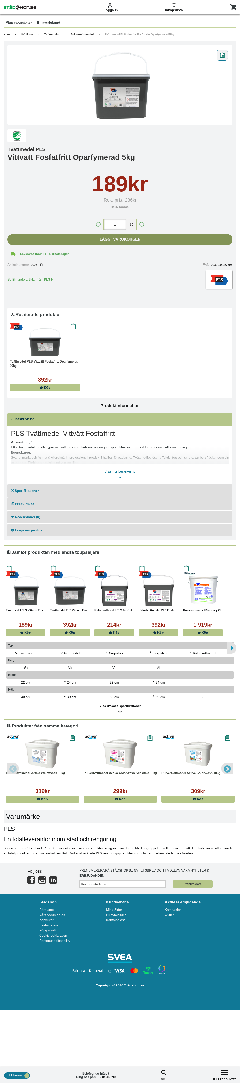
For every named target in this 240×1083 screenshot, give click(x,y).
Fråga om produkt (29, 530)
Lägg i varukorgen (120, 239)
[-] (98, 224)
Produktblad (24, 504)
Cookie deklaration (53, 935)
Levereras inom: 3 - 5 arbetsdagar (44, 254)
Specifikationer (26, 491)
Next (227, 768)
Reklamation (48, 925)
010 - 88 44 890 (105, 1077)
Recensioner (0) (27, 517)
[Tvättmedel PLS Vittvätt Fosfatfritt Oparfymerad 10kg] (45, 341)
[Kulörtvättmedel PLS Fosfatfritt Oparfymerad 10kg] (158, 590)
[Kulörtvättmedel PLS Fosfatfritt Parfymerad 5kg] (114, 590)
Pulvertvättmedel (82, 34)
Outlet (169, 915)
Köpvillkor (46, 920)
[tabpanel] (120, 84)
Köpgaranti (47, 930)
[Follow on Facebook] (31, 882)
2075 (34, 264)
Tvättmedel (51, 34)
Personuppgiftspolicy (54, 940)
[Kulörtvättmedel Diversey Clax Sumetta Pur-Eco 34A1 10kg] (203, 590)
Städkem (27, 34)
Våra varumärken (52, 915)
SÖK (164, 1079)
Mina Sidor (114, 909)
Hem (7, 34)
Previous (13, 768)
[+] (141, 224)
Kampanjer (173, 909)
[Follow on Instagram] (42, 882)
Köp (46, 387)
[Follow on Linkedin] (53, 882)
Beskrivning (24, 419)
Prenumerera (193, 884)
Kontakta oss (115, 920)
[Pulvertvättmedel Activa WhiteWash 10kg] (42, 753)
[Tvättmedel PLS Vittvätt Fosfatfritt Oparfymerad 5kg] (120, 84)
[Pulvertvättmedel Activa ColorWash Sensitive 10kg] (120, 753)
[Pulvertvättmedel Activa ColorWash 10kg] (198, 753)
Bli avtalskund (116, 915)
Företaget (46, 909)
